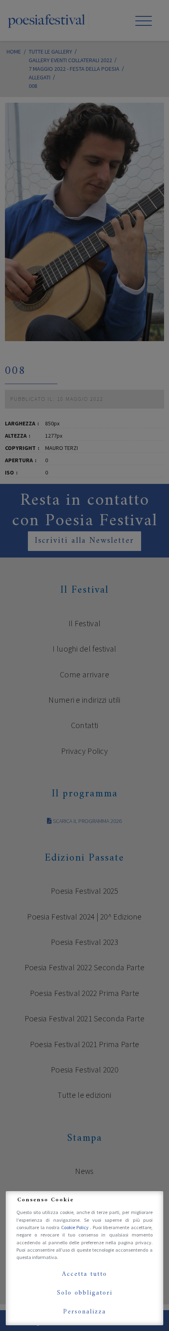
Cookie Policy (75, 1227)
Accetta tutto (84, 1274)
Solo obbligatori (84, 1293)
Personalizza (84, 1312)
